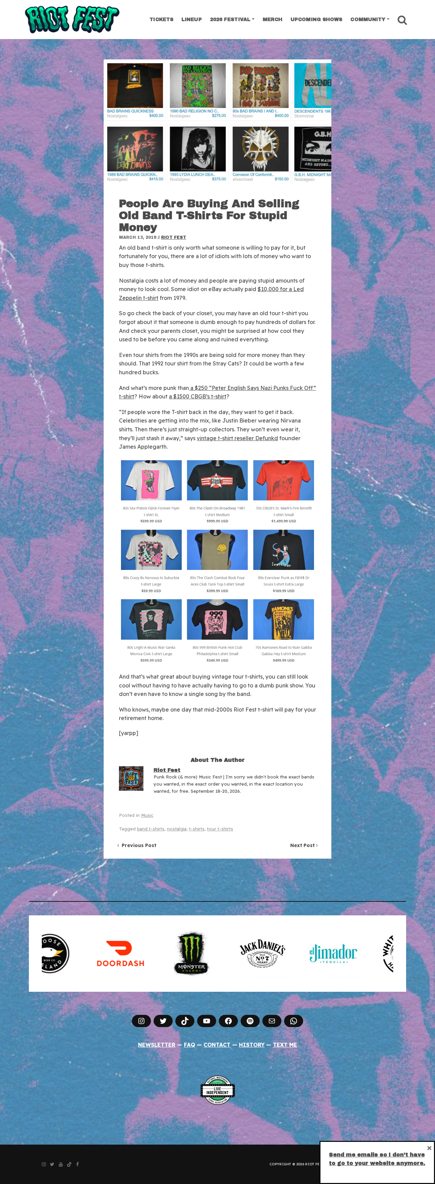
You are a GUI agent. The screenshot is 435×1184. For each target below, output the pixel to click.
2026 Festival (230, 19)
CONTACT (217, 1044)
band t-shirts (150, 828)
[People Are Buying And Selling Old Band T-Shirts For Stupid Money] (217, 123)
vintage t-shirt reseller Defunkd (237, 438)
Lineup (191, 19)
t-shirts (197, 828)
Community (367, 19)
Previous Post (137, 845)
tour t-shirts (220, 828)
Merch (273, 19)
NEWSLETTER (156, 1044)
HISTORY (252, 1044)
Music (147, 815)
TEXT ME (285, 1044)
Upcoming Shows (316, 19)
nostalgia (177, 828)
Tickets (161, 19)
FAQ (189, 1044)
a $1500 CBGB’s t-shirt (197, 396)
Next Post (303, 845)
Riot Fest (173, 237)
